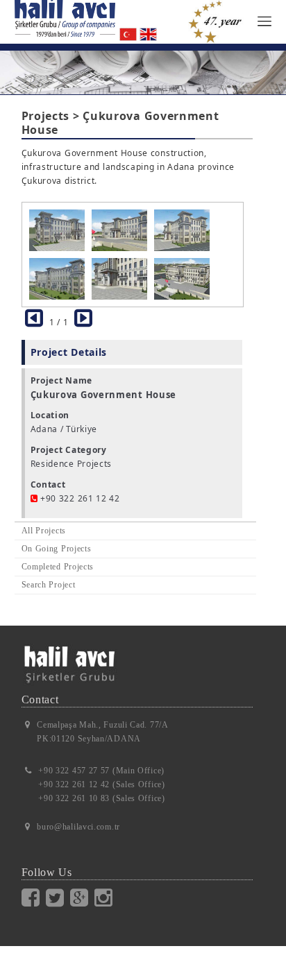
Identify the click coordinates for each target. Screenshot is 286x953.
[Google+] (82, 897)
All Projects (44, 530)
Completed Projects (58, 567)
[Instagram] (106, 897)
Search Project (49, 585)
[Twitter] (58, 897)
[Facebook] (34, 897)
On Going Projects (57, 548)
